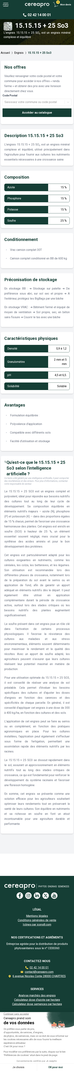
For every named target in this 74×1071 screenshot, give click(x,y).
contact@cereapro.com (39, 972)
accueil (5, 52)
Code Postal (10, 95)
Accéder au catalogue (37, 112)
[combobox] (4, 102)
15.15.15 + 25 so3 (39, 52)
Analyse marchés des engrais (37, 995)
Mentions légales (37, 916)
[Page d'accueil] (37, 4)
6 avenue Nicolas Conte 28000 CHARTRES (39, 976)
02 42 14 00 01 (39, 967)
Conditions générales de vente (37, 920)
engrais (19, 52)
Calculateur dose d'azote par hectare (37, 999)
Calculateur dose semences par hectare (37, 1004)
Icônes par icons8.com (37, 924)
